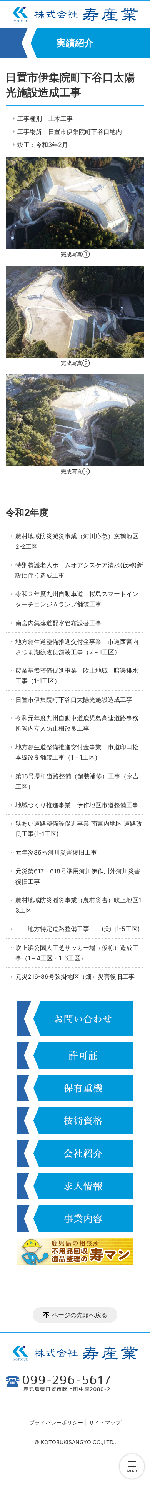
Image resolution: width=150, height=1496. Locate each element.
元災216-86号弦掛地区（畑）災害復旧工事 (75, 976)
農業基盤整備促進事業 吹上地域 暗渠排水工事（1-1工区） (76, 675)
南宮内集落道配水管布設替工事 (58, 623)
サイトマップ (105, 1422)
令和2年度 (27, 512)
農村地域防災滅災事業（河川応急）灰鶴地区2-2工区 (76, 541)
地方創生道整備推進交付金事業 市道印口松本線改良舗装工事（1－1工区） (76, 752)
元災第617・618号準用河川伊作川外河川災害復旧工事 (77, 876)
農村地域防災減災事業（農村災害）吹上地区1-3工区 (79, 905)
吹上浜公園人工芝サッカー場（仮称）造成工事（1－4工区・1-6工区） (76, 953)
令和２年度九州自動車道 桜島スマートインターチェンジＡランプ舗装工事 (76, 599)
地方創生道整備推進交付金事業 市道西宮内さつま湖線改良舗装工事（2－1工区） (76, 647)
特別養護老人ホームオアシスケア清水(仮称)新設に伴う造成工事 (79, 570)
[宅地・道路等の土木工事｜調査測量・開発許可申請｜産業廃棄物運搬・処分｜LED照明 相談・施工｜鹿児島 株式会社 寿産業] (75, 14)
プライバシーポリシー (56, 1422)
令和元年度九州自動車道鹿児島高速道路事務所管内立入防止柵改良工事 (76, 723)
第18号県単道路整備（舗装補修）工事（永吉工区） (77, 781)
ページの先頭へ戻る (79, 1315)
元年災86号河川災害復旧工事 (56, 852)
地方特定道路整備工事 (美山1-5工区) (77, 929)
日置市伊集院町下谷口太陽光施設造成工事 (73, 699)
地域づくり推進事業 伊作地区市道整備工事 (76, 805)
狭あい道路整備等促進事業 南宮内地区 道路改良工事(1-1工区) (78, 829)
